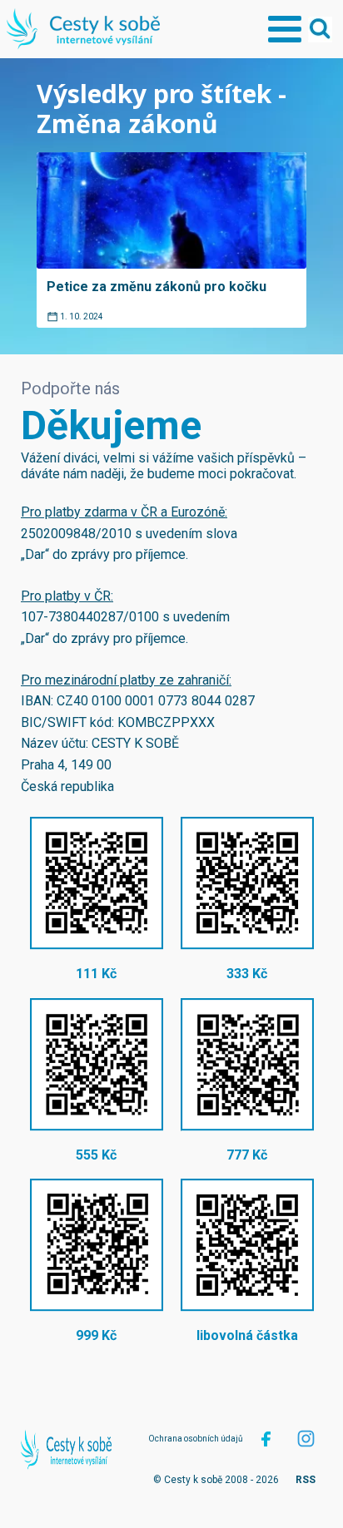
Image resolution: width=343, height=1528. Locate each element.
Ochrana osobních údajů (195, 1438)
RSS (306, 1480)
